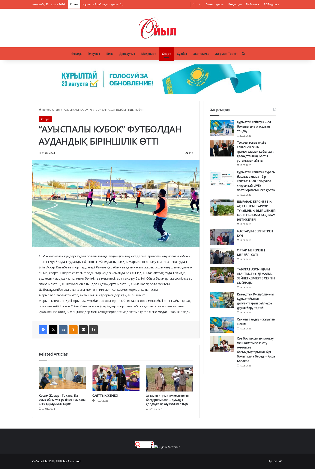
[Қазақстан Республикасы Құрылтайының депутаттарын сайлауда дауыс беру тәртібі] (222, 300)
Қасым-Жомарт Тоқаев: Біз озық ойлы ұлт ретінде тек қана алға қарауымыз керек (62, 399)
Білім (109, 54)
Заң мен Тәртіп (226, 54)
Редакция (235, 4)
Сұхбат (182, 54)
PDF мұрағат (272, 4)
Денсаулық (127, 54)
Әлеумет (94, 54)
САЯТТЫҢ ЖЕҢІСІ (105, 395)
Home (45, 110)
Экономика (201, 54)
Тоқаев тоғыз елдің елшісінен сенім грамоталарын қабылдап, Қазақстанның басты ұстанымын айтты (255, 151)
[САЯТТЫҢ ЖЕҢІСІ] (116, 378)
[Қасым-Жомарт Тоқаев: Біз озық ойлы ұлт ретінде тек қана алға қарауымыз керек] (62, 378)
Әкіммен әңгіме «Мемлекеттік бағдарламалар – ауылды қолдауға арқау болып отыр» (167, 400)
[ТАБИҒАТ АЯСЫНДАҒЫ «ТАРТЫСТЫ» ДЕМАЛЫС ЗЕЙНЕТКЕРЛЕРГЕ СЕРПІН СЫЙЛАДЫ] (222, 275)
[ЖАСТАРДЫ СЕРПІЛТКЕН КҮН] (222, 237)
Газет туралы (215, 4)
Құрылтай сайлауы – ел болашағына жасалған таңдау (254, 126)
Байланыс (253, 4)
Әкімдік (76, 54)
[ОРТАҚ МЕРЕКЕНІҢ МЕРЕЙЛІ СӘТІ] (222, 256)
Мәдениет (148, 54)
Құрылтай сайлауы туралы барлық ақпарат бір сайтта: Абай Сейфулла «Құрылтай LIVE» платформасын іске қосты (160, 4)
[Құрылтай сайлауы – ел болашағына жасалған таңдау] (222, 128)
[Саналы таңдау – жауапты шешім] (222, 325)
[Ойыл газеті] (157, 28)
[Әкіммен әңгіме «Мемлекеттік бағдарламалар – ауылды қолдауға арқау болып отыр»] (169, 378)
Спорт (166, 54)
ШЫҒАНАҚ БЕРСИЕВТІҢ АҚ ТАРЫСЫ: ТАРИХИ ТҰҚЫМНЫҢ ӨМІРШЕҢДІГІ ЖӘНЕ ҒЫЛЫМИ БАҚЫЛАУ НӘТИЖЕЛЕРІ (256, 211)
